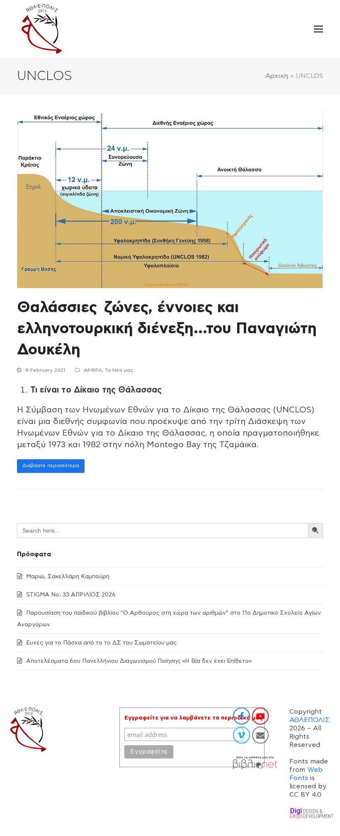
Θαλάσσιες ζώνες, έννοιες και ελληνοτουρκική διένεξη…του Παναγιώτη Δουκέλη (167, 328)
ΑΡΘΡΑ (93, 370)
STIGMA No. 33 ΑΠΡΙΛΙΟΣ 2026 (71, 595)
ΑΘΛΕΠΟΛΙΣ (309, 720)
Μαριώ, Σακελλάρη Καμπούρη (67, 576)
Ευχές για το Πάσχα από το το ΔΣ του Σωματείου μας (101, 643)
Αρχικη (276, 76)
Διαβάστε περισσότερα (50, 465)
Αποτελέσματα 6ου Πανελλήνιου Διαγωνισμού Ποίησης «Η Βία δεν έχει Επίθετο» (139, 661)
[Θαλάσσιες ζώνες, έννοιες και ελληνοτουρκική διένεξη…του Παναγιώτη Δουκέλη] (170, 199)
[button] (318, 29)
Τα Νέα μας (119, 370)
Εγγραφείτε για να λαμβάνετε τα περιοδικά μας (193, 718)
